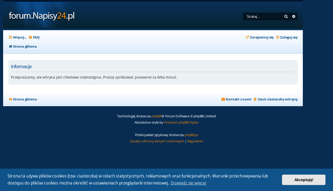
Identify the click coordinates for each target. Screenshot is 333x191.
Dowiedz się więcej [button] (188, 183)
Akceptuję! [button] (303, 179)
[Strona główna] (41, 15)
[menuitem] (34, 37)
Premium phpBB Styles (181, 122)
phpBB (156, 116)
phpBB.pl (191, 134)
